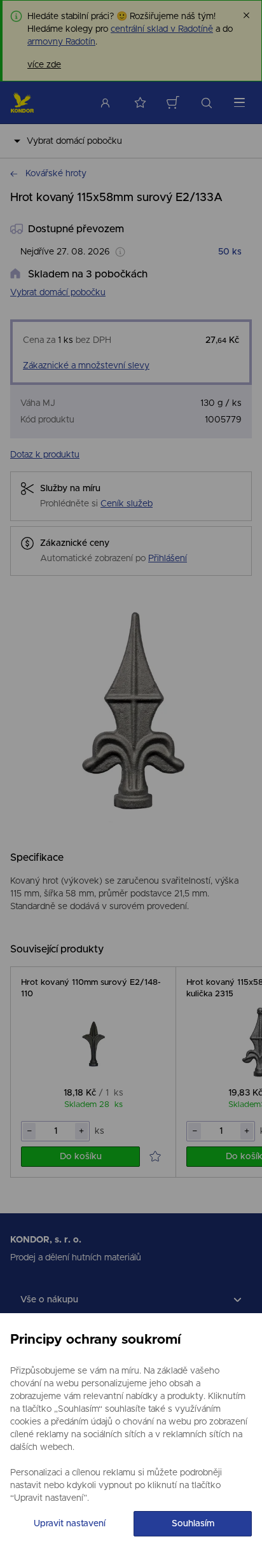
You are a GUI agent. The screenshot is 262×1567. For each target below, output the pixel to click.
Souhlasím (193, 1523)
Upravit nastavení (70, 1523)
